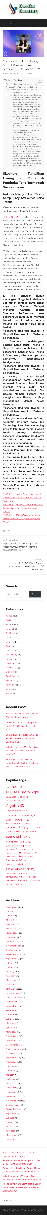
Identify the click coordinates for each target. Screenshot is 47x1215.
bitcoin (11, 797)
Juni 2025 (10, 967)
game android (15, 827)
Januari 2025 (12, 989)
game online (18, 836)
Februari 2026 (12, 933)
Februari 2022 (12, 1139)
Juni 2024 (10, 1019)
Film (8, 637)
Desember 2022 (13, 1096)
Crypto (15, 805)
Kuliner (9, 659)
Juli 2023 (10, 1066)
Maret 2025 (11, 980)
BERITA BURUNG (22, 792)
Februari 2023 (12, 1088)
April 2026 (10, 924)
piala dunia (23, 864)
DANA (10, 820)
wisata (36, 881)
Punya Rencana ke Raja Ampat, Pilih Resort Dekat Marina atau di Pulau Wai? (22, 726)
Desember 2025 (13, 941)
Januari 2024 (12, 1040)
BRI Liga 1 (24, 797)
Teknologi (10, 685)
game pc (12, 841)
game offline (30, 832)
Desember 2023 (13, 1045)
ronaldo (16, 873)
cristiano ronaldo (15, 800)
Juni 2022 (10, 1122)
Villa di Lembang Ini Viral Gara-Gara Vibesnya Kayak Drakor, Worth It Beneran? (22, 750)
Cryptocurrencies (16, 810)
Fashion (9, 633)
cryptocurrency (20, 815)
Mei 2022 (10, 1126)
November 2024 (13, 997)
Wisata (9, 693)
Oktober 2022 (12, 1105)
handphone (25, 845)
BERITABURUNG (10, 217)
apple (9, 787)
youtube (10, 884)
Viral (8, 689)
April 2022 (10, 1131)
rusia (24, 873)
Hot (8, 531)
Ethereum (12, 823)
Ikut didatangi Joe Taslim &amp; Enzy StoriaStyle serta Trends (23, 91)
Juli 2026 (10, 911)
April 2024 (10, 1027)
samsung (12, 877)
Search (35, 594)
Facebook (24, 824)
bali (17, 786)
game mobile (15, 831)
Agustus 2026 (12, 907)
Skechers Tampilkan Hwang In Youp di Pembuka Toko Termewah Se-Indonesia (22, 85)
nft (27, 860)
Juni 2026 (10, 915)
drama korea (22, 820)
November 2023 (13, 1049)
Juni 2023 (10, 1070)
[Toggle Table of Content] (38, 80)
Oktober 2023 (12, 1053)
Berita (8, 620)
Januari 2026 (12, 937)
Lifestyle (10, 663)
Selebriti (9, 680)
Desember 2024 (13, 993)
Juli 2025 (10, 963)
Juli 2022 (10, 1118)
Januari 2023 (12, 1092)
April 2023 (10, 1079)
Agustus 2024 (12, 1010)
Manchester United (16, 856)
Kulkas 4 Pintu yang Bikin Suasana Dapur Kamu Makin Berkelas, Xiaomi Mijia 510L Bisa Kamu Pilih (22, 763)
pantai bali (10, 864)
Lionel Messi (20, 853)
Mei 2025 (10, 971)
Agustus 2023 (12, 1062)
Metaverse (14, 860)
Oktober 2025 (12, 950)
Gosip (8, 646)
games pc (12, 845)
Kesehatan (11, 655)
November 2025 (13, 946)
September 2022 (13, 1109)
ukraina (11, 881)
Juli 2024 (10, 1014)
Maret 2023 (11, 1083)
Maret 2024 (11, 1032)
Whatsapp (24, 880)
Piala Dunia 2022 (20, 869)
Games (9, 642)
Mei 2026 (10, 920)
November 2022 (13, 1101)
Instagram (27, 849)
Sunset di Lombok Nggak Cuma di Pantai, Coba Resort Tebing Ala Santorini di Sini (22, 738)
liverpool (32, 853)
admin (29, 73)
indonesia (12, 849)
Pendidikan (11, 676)
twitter (31, 877)
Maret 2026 (11, 928)
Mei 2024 (10, 1023)
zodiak (18, 884)
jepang (9, 853)
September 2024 (13, 1006)
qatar (9, 873)
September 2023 (13, 1058)
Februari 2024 (12, 1036)
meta (30, 856)
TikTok (22, 877)
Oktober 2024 (12, 1002)
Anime (9, 616)
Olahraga (10, 667)
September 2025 (13, 954)
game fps (33, 827)
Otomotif (10, 672)
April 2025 (10, 976)
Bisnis (8, 624)
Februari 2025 (12, 984)
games (25, 841)
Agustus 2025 (12, 959)
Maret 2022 (11, 1135)
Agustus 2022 (12, 1113)
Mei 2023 (10, 1075)
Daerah (9, 629)
